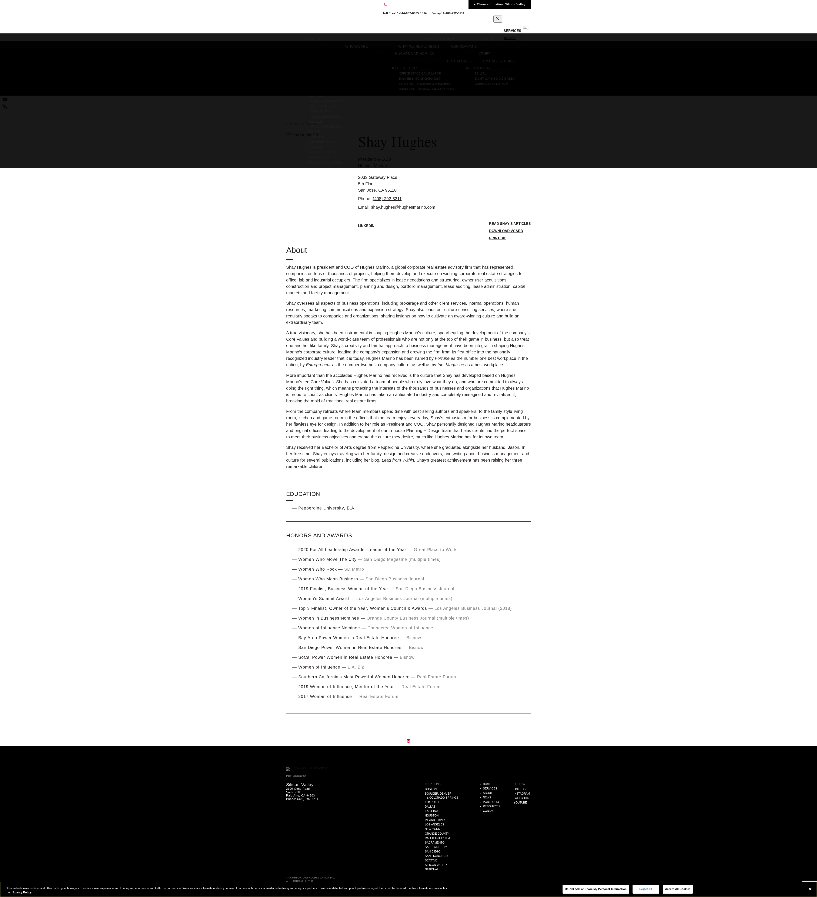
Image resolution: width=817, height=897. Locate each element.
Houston (431, 815)
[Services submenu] (524, 27)
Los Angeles (434, 824)
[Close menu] (497, 19)
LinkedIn (366, 226)
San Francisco (436, 856)
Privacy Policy (22, 892)
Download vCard (506, 231)
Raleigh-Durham (437, 838)
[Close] (810, 889)
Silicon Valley (436, 865)
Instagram (522, 793)
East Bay (432, 811)
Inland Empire (436, 820)
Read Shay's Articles (510, 223)
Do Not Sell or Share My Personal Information (596, 889)
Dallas (430, 806)
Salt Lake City (436, 847)
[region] (408, 889)
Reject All (645, 889)
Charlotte (433, 802)
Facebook (521, 798)
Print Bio (497, 238)
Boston (431, 789)
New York (432, 829)
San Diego (432, 851)
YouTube (520, 802)
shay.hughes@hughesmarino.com (403, 207)
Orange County (437, 833)
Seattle (431, 860)
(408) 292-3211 (387, 198)
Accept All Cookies (677, 889)
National (431, 869)
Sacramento (434, 842)
